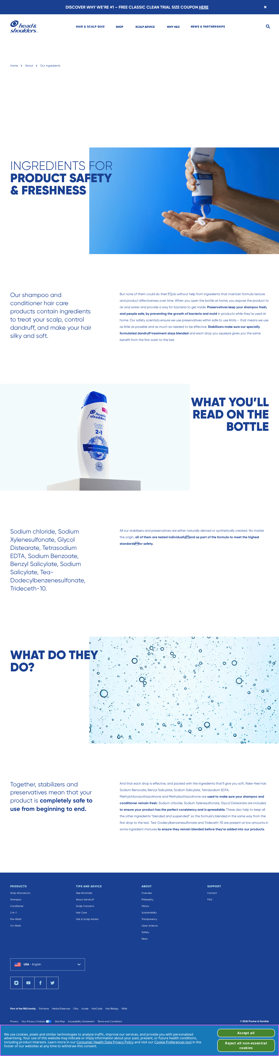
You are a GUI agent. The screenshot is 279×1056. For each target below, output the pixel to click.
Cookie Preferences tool (173, 1042)
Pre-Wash (15, 919)
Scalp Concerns (85, 906)
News (144, 938)
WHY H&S (173, 27)
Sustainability (149, 912)
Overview (147, 893)
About (29, 65)
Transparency (149, 919)
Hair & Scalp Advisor (87, 919)
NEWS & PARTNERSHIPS (208, 26)
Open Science (150, 925)
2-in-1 (13, 912)
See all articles (84, 893)
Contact (212, 893)
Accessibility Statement (81, 1021)
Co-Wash (15, 925)
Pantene (44, 1008)
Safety (145, 932)
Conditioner (16, 906)
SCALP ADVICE (145, 27)
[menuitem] (90, 26)
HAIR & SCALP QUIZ (90, 26)
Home (14, 65)
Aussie (84, 1008)
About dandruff (85, 899)
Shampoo (15, 899)
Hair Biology (111, 1008)
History (145, 906)
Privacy (14, 1021)
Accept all (246, 1033)
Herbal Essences (61, 1008)
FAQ (209, 899)
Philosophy (147, 899)
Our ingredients (50, 65)
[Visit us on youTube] (28, 983)
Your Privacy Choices (33, 1021)
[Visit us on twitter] (52, 983)
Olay (75, 1008)
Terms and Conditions (110, 1021)
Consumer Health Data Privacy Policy (105, 1042)
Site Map (60, 1021)
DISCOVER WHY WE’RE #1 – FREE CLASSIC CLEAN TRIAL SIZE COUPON (137, 7)
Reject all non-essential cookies (246, 1045)
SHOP (119, 27)
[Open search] (268, 27)
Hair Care (81, 912)
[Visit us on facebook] (40, 983)
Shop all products (20, 893)
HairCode (97, 1008)
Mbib (124, 1008)
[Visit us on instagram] (16, 983)
